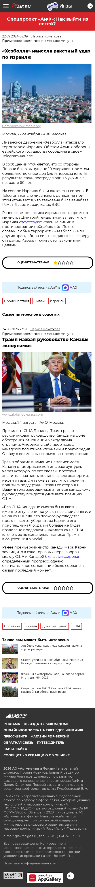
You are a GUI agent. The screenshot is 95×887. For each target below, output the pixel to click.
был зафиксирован (62, 556)
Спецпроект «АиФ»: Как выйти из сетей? (47, 21)
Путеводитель (50, 743)
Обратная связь (18, 743)
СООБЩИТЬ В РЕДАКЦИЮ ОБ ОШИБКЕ (37, 755)
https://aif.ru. (63, 856)
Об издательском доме (46, 724)
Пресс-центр (15, 736)
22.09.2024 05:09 (15, 36)
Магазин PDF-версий (49, 736)
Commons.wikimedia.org (21, 126)
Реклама (12, 724)
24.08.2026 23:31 (14, 329)
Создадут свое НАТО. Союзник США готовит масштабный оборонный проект (52, 690)
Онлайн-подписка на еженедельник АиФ (43, 730)
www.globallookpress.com (22, 414)
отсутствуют (30, 222)
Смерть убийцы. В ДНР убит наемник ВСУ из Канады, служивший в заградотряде (52, 661)
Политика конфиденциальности (30, 863)
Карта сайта (15, 749)
